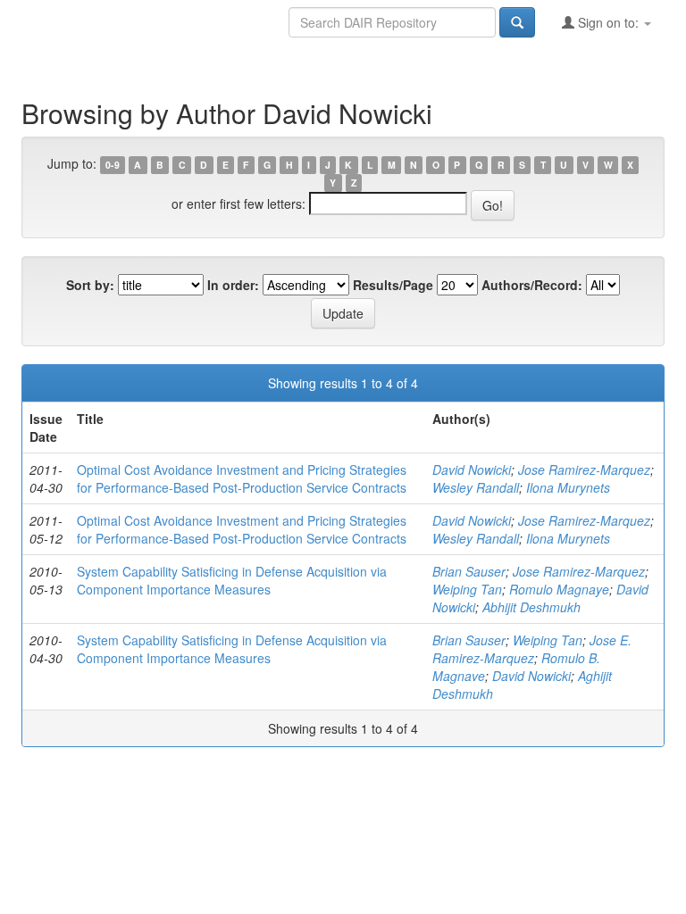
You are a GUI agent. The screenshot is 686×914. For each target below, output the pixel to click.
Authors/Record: (531, 285)
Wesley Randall (475, 487)
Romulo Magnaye (559, 589)
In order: (233, 285)
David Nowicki (471, 469)
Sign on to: (608, 22)
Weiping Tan (467, 589)
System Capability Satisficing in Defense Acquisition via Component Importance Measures (232, 580)
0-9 (112, 164)
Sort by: (90, 285)
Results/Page (393, 285)
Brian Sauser (469, 571)
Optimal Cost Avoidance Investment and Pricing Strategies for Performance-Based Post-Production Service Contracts (241, 478)
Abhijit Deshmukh (531, 607)
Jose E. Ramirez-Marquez (532, 649)
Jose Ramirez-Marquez (584, 469)
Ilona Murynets (568, 487)
